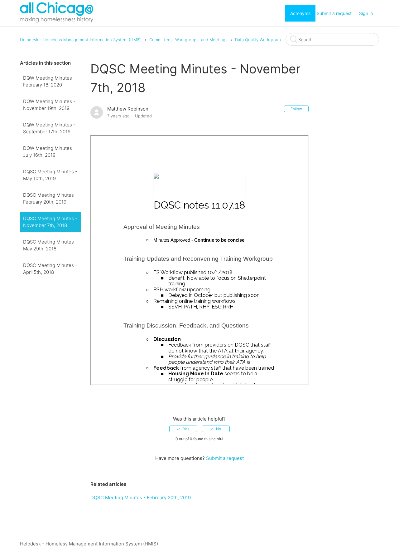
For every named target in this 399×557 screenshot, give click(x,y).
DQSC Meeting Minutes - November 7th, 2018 (50, 222)
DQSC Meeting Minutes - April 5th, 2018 (50, 268)
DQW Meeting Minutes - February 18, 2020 (49, 81)
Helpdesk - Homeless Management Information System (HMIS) (81, 39)
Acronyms (300, 13)
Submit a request (334, 13)
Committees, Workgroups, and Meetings (188, 39)
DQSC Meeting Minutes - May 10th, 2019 (50, 175)
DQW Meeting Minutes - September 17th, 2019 (49, 128)
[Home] (56, 21)
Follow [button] (296, 108)
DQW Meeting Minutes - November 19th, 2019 (49, 104)
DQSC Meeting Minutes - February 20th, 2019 (50, 198)
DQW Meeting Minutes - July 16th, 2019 (49, 151)
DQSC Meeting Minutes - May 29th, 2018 (50, 245)
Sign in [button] (366, 13)
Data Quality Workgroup (258, 39)
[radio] (183, 429)
